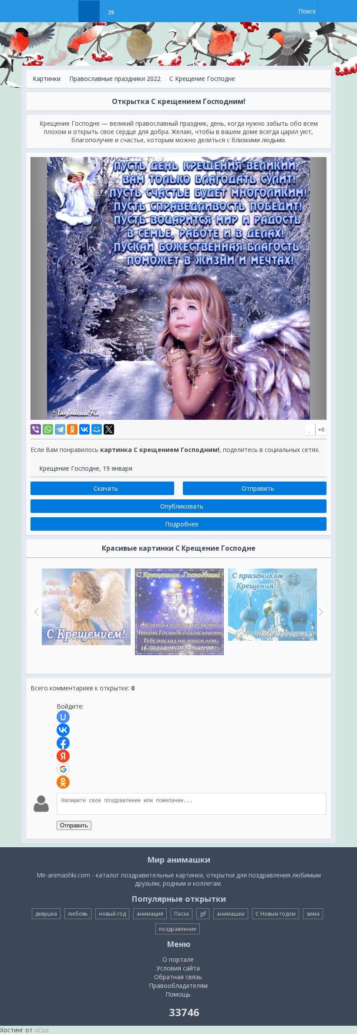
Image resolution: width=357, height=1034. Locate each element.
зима (313, 913)
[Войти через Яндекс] (63, 756)
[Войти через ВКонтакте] (63, 729)
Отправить (74, 825)
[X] (109, 429)
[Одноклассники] (72, 429)
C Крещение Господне (202, 78)
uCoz (41, 1030)
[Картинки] (89, 11)
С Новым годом (276, 913)
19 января (117, 468)
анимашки (231, 913)
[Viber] (35, 429)
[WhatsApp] (48, 429)
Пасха (181, 913)
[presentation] (35, 612)
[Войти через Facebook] (63, 743)
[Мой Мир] (96, 429)
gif (203, 913)
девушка (46, 913)
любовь (78, 913)
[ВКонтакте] (84, 429)
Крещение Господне (69, 468)
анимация (150, 913)
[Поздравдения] (132, 11)
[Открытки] (67, 11)
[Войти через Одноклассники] (63, 782)
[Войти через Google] (63, 769)
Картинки (47, 78)
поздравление (177, 929)
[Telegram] (60, 429)
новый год (112, 913)
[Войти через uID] (63, 716)
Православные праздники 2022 (115, 78)
